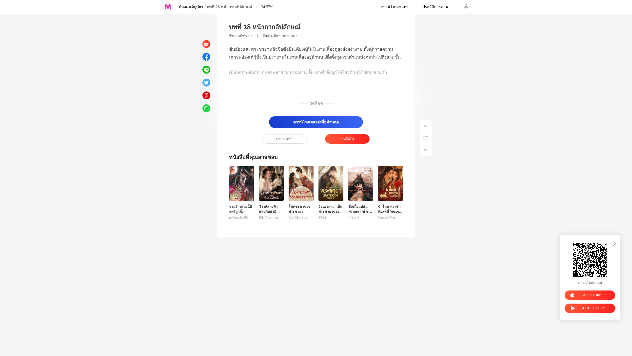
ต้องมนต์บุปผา (191, 7)
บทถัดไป (347, 139)
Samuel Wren (387, 217)
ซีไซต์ (322, 217)
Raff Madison (298, 217)
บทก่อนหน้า (285, 139)
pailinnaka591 (239, 217)
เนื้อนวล (353, 217)
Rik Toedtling (268, 217)
